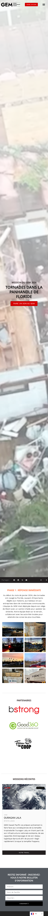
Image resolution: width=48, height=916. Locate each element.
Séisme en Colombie (16, 817)
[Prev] (42, 580)
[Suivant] (46, 580)
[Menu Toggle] (43, 4)
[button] (14, 580)
